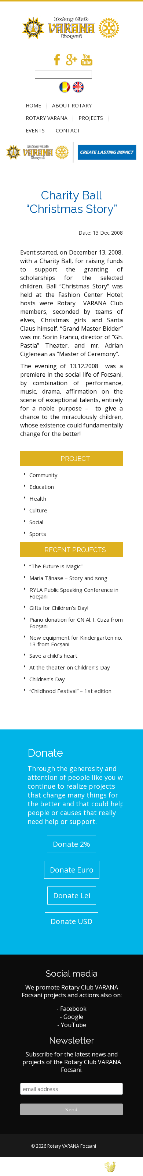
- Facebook (71, 1009)
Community (43, 475)
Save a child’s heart (53, 655)
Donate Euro (72, 870)
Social (36, 522)
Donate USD (71, 921)
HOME (33, 105)
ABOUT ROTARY (72, 105)
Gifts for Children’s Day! (58, 607)
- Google (71, 1017)
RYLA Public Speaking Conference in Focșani (73, 593)
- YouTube (71, 1025)
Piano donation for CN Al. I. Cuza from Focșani (76, 623)
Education (41, 486)
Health (37, 498)
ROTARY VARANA (46, 117)
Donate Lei (71, 895)
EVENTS (35, 130)
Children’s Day (47, 679)
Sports (37, 533)
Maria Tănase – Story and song (68, 578)
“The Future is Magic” (55, 566)
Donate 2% (71, 844)
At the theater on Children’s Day (69, 667)
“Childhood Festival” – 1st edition (70, 690)
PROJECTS (90, 117)
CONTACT (68, 130)
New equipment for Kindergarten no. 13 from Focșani (75, 641)
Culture (38, 510)
